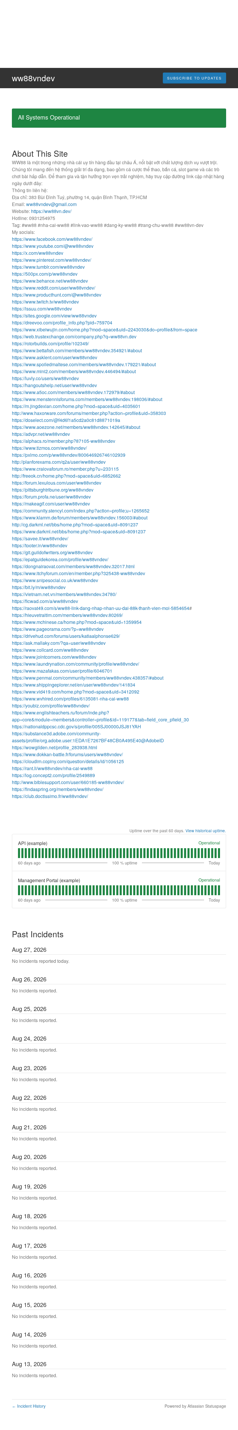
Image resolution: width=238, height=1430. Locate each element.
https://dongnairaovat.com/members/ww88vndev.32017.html (73, 566)
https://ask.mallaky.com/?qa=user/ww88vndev (59, 643)
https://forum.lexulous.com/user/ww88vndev (56, 482)
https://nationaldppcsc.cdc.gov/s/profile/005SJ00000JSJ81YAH (76, 726)
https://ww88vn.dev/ (51, 211)
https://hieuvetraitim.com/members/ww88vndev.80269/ (67, 615)
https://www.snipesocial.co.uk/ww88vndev (55, 580)
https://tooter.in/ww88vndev (39, 545)
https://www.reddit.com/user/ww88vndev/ (53, 287)
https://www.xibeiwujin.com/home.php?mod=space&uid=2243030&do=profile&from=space (104, 329)
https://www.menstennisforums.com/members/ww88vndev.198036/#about (87, 399)
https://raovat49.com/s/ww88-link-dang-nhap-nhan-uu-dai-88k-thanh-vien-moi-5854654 (100, 608)
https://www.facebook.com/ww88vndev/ (52, 239)
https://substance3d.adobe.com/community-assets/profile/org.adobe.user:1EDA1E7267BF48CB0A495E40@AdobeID (88, 737)
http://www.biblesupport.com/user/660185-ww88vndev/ (68, 782)
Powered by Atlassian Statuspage (195, 1406)
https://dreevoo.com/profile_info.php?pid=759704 (62, 322)
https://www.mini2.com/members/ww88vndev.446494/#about (74, 371)
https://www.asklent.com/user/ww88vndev (54, 357)
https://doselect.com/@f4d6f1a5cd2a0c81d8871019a (66, 420)
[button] (194, 78)
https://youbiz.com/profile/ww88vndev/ (51, 705)
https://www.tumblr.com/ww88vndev (48, 266)
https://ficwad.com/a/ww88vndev (45, 601)
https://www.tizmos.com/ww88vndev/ (49, 448)
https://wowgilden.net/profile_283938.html (54, 747)
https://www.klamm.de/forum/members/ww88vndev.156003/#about (79, 517)
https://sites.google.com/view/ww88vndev (54, 315)
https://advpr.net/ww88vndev (41, 434)
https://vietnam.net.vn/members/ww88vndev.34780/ (64, 594)
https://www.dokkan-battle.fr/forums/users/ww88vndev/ (67, 754)
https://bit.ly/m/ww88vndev (39, 587)
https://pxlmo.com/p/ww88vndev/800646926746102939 (68, 455)
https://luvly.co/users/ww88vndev (45, 378)
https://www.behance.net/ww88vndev (50, 280)
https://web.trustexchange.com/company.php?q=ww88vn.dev (74, 336)
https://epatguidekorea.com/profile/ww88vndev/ (60, 559)
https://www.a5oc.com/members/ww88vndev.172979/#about (73, 392)
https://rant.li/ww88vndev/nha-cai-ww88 (52, 768)
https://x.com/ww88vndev (37, 253)
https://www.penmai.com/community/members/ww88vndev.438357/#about (87, 677)
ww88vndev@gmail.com (51, 204)
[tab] (19, 853)
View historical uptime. (205, 830)
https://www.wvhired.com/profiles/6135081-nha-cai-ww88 (70, 698)
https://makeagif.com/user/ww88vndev (51, 503)
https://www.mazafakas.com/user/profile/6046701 (62, 670)
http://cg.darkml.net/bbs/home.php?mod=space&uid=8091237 (75, 524)
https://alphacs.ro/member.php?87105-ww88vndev (63, 441)
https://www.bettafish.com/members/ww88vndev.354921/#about (77, 350)
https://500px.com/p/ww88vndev (44, 273)
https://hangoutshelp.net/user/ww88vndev (54, 385)
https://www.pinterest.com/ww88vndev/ (51, 260)
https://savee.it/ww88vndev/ (40, 538)
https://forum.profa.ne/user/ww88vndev (51, 496)
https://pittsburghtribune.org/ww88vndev (52, 489)
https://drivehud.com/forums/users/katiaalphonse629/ (66, 636)
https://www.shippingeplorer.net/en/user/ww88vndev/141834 (73, 684)
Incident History (29, 1406)
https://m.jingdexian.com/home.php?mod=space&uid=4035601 (76, 406)
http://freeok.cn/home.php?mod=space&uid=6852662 (66, 475)
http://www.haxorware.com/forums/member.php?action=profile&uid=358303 (89, 413)
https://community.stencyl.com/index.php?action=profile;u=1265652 (80, 510)
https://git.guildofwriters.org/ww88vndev (52, 552)
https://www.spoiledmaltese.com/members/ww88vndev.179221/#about (84, 364)
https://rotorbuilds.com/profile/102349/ (50, 343)
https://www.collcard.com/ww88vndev (50, 650)
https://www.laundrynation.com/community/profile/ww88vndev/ (75, 663)
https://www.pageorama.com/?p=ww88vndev (58, 629)
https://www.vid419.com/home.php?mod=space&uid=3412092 (75, 691)
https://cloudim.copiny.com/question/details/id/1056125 (68, 761)
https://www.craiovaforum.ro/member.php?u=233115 (65, 468)
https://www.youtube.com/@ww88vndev (52, 246)
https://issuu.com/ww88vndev (42, 308)
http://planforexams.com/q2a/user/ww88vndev (59, 461)
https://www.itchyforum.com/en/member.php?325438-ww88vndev (78, 573)
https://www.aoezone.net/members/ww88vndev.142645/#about (76, 427)
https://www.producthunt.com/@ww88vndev (56, 294)
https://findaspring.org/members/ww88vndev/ (57, 789)
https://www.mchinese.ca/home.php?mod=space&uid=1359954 (77, 622)
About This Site (40, 153)
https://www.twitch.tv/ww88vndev (45, 301)
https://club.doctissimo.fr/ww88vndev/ (50, 796)
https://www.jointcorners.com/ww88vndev (54, 656)
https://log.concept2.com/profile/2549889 (53, 775)
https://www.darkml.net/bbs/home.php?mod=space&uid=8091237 (79, 531)
